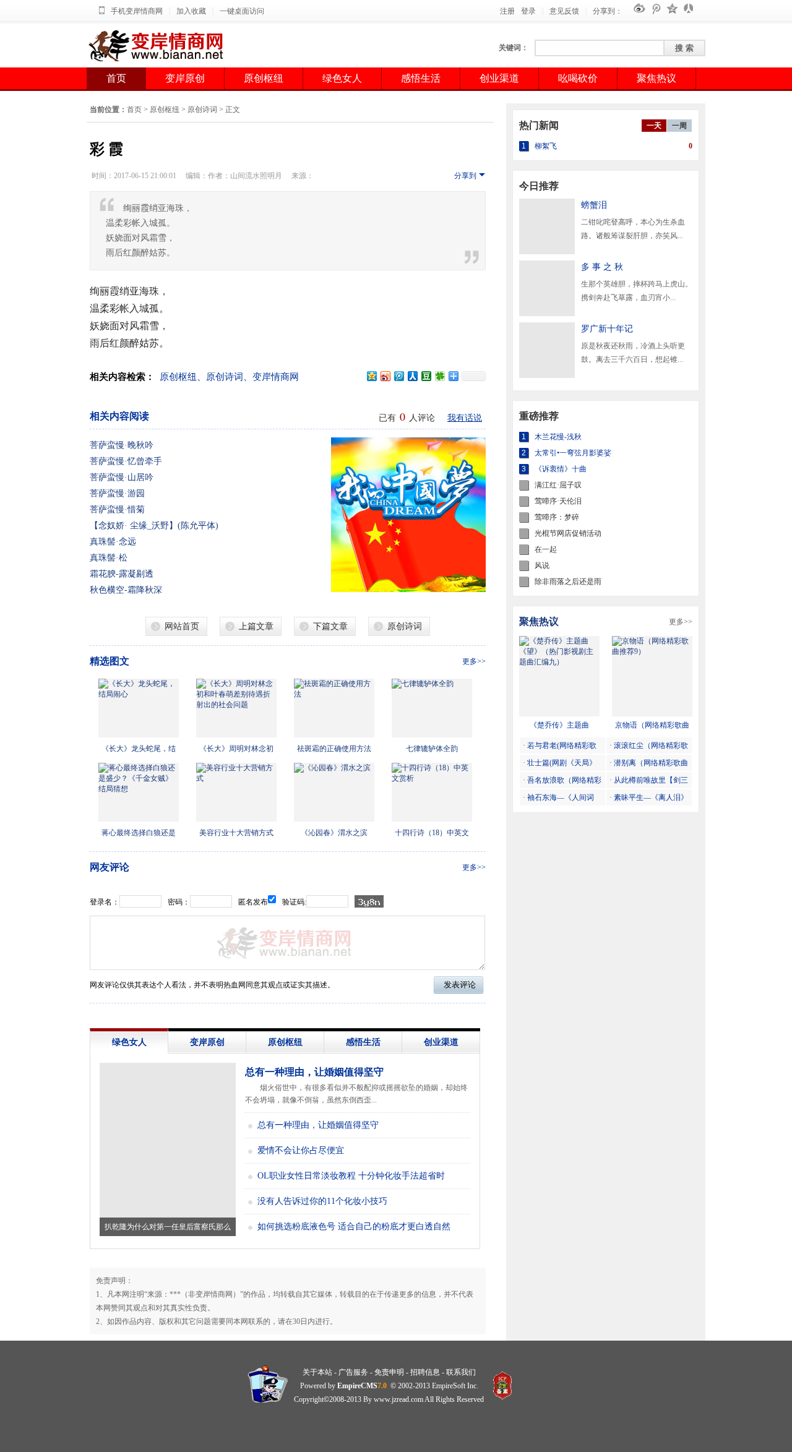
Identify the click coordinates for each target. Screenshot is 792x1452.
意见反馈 (564, 11)
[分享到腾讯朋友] (439, 376)
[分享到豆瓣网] (426, 376)
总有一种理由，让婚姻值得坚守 (314, 1072)
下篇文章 (330, 626)
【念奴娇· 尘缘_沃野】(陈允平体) (154, 525)
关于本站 (317, 1372)
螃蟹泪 (594, 205)
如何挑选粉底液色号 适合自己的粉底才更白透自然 (353, 1226)
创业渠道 (499, 78)
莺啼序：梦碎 (557, 517)
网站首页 (182, 626)
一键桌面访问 (242, 11)
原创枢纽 (263, 78)
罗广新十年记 (607, 328)
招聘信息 (425, 1372)
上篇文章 (256, 626)
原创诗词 (202, 109)
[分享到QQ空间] (371, 376)
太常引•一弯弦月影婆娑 (573, 453)
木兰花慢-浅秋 (558, 436)
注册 (507, 11)
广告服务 (353, 1372)
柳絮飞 (546, 146)
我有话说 (464, 418)
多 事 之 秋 (602, 267)
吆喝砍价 (578, 78)
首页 (116, 78)
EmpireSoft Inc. (455, 1385)
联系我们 (461, 1372)
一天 (654, 125)
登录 (528, 11)
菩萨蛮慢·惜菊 (117, 509)
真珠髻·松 (108, 557)
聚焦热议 (656, 78)
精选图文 (109, 661)
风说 (542, 565)
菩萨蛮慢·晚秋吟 (121, 445)
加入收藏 (191, 11)
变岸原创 (185, 78)
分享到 (465, 175)
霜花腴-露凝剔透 (121, 573)
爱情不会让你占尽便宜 (300, 1150)
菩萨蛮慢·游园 (117, 493)
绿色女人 (342, 78)
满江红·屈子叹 (558, 485)
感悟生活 (421, 78)
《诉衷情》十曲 (561, 469)
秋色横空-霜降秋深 (126, 590)
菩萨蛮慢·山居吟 (121, 477)
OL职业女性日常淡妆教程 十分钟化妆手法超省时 (351, 1175)
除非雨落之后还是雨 (568, 581)
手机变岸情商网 (137, 11)
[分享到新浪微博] (385, 376)
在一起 (546, 549)
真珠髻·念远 (113, 541)
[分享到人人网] (412, 376)
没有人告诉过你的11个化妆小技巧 (322, 1201)
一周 (679, 125)
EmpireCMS (357, 1385)
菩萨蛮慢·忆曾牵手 (126, 461)
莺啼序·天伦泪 (558, 501)
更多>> (474, 661)
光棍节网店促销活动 (568, 533)
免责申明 (389, 1372)
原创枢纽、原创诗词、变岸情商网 (229, 377)
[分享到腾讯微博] (398, 376)
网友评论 (109, 867)
